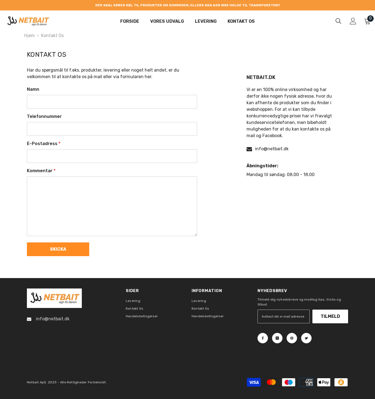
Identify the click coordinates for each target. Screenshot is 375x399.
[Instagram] (277, 338)
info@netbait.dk (272, 148)
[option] (187, 5)
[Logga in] (353, 21)
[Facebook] (263, 338)
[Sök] (338, 21)
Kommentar (41, 170)
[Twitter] (306, 338)
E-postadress (43, 143)
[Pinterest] (292, 338)
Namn (33, 89)
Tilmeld (330, 316)
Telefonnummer (44, 116)
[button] (58, 249)
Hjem (29, 35)
